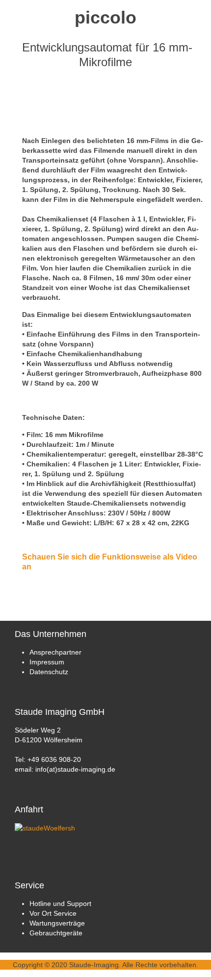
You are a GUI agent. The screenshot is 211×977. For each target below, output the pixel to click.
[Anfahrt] (45, 827)
